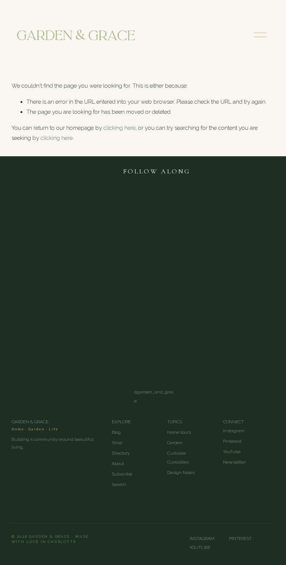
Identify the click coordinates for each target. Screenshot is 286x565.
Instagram (233, 430)
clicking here (120, 128)
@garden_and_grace (154, 396)
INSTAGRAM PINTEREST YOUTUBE (228, 543)
